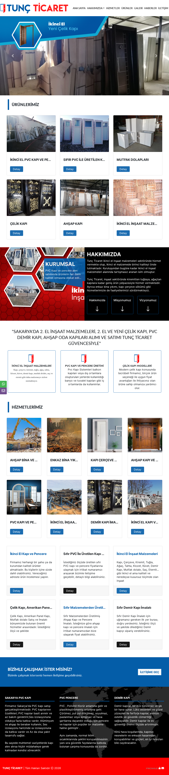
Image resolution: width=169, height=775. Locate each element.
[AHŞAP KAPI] (84, 197)
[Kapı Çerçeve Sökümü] (104, 435)
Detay (16, 169)
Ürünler (127, 8)
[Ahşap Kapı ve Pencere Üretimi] (145, 435)
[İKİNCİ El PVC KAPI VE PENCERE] (31, 133)
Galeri (138, 8)
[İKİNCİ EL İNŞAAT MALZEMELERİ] (137, 197)
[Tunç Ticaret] (34, 7)
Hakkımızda (94, 8)
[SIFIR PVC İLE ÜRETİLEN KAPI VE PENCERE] (84, 133)
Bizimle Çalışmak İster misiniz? (40, 669)
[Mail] (162, 768)
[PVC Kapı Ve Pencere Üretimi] (24, 497)
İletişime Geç (149, 672)
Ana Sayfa (79, 8)
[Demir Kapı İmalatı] (104, 497)
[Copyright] (152, 768)
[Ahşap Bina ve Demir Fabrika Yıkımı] (24, 435)
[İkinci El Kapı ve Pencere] (145, 497)
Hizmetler (113, 8)
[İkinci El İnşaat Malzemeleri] (64, 497)
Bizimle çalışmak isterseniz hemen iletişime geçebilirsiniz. (45, 675)
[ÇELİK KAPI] (31, 197)
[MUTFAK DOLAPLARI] (137, 133)
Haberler (150, 8)
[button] (12, 55)
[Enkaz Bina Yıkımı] (64, 435)
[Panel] (160, 768)
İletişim (163, 8)
